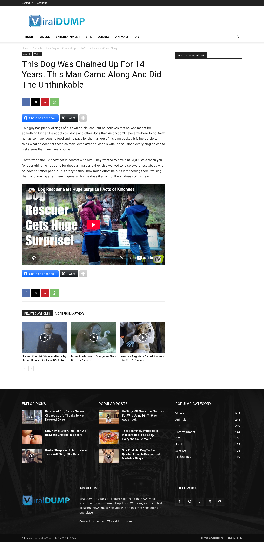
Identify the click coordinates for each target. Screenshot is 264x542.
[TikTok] (200, 502)
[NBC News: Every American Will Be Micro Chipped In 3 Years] (32, 437)
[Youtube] (220, 502)
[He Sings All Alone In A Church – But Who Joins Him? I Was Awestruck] (109, 417)
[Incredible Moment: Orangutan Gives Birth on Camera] (93, 337)
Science (104, 37)
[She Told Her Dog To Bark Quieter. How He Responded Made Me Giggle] (109, 456)
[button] (237, 37)
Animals (122, 37)
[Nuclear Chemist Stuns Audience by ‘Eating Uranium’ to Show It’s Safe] (44, 337)
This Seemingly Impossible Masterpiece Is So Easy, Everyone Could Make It (140, 434)
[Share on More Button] (83, 118)
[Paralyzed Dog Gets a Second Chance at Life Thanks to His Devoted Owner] (32, 417)
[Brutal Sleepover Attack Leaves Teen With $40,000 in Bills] (32, 456)
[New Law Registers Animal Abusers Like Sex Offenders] (142, 337)
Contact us (27, 2)
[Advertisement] (206, 102)
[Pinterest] (45, 102)
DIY (136, 37)
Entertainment (68, 37)
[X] (35, 102)
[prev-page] (24, 368)
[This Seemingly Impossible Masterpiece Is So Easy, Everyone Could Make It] (109, 437)
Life (89, 37)
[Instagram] (189, 502)
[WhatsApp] (54, 102)
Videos (44, 37)
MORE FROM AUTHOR (69, 313)
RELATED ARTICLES (37, 313)
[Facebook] (26, 102)
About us (42, 2)
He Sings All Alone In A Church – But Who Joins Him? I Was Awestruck (143, 415)
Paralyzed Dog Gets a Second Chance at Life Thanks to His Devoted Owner (65, 415)
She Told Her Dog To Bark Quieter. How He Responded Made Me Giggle (141, 454)
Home (29, 37)
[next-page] (31, 368)
